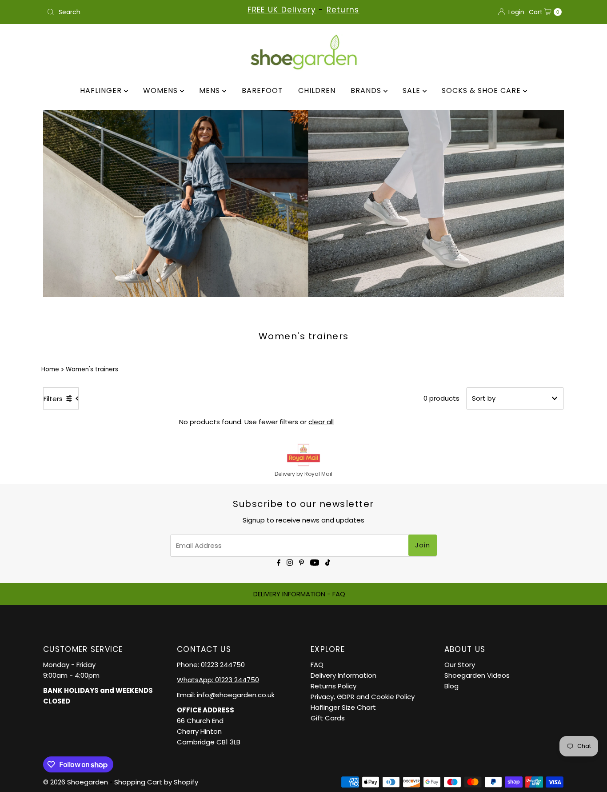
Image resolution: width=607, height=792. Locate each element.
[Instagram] (290, 562)
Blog (451, 686)
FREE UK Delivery (281, 9)
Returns (343, 9)
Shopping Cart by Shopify (156, 782)
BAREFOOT (262, 90)
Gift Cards (328, 718)
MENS (210, 90)
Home (50, 369)
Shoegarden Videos (477, 675)
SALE (413, 90)
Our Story (459, 664)
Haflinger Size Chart (343, 707)
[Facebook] (278, 562)
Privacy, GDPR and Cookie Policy (363, 696)
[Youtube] (314, 562)
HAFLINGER (102, 90)
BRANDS (367, 90)
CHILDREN (316, 90)
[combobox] (127, 12)
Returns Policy (333, 686)
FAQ (338, 594)
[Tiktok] (327, 562)
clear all (321, 421)
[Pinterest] (301, 562)
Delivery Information (343, 675)
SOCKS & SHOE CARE (482, 90)
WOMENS (161, 90)
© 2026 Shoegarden (75, 782)
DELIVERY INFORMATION (289, 594)
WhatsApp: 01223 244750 (218, 679)
